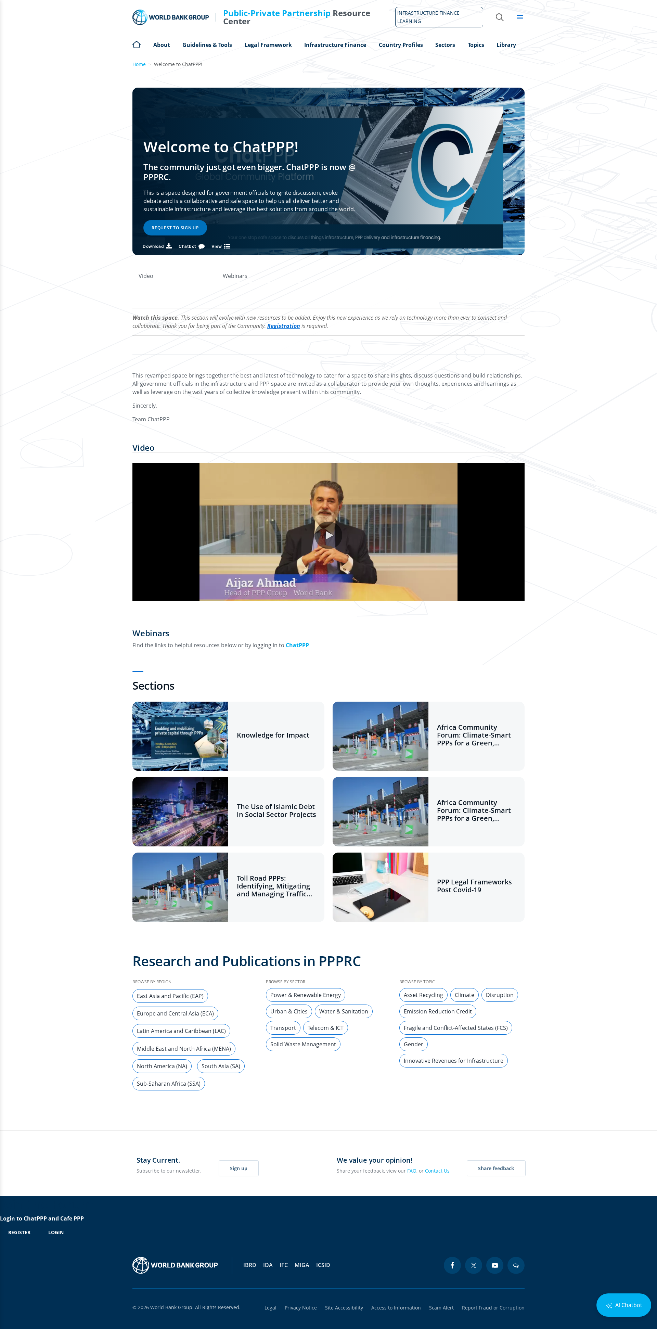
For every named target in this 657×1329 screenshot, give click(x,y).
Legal (270, 1307)
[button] (328, 535)
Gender (413, 1044)
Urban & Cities (289, 1011)
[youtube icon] (494, 1265)
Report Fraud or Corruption (493, 1307)
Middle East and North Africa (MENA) (184, 1048)
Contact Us (437, 1170)
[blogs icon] (516, 1265)
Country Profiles (401, 45)
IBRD (249, 1265)
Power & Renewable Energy (305, 995)
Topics (476, 45)
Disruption (500, 995)
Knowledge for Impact (273, 735)
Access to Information (396, 1307)
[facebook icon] (452, 1265)
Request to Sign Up (175, 228)
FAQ (411, 1170)
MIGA (302, 1265)
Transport (283, 1028)
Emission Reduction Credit (438, 1011)
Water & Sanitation (343, 1011)
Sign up (238, 1168)
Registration (283, 326)
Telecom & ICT (326, 1028)
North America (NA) (162, 1066)
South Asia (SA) (221, 1066)
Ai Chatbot (628, 1305)
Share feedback (496, 1168)
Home (136, 43)
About (161, 45)
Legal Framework (268, 45)
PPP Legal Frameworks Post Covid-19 (474, 886)
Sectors (445, 45)
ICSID (323, 1265)
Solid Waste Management (303, 1044)
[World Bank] (175, 1265)
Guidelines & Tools (207, 45)
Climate (464, 995)
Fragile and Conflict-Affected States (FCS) (456, 1028)
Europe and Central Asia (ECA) (175, 1013)
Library (506, 45)
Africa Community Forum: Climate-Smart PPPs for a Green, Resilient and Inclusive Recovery (474, 735)
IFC (284, 1265)
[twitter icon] (473, 1265)
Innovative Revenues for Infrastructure (453, 1060)
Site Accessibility (344, 1307)
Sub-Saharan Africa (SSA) (169, 1083)
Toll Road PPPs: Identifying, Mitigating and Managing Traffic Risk (273, 886)
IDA (268, 1265)
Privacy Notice (301, 1307)
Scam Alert (441, 1307)
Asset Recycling (423, 995)
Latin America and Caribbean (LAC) (181, 1031)
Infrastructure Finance (335, 45)
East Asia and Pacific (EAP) (170, 996)
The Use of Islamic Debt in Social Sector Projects (276, 810)
